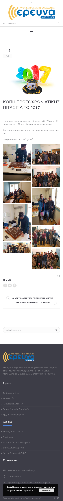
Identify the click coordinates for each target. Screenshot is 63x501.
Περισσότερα (29, 490)
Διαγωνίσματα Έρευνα (13, 447)
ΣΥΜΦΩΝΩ (46, 490)
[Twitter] (10, 285)
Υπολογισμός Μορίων (13, 431)
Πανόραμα (8, 437)
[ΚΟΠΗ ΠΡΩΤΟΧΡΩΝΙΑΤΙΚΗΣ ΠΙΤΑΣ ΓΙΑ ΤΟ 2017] (31, 77)
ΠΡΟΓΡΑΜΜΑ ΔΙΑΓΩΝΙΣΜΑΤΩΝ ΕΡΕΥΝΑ (33, 303)
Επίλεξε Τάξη (9, 398)
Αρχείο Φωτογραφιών (13, 414)
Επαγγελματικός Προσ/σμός (16, 409)
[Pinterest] (15, 285)
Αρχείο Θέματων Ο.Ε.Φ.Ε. (14, 453)
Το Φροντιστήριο (11, 393)
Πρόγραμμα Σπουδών (13, 403)
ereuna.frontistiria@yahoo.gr (21, 470)
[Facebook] (5, 285)
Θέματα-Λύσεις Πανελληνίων (16, 442)
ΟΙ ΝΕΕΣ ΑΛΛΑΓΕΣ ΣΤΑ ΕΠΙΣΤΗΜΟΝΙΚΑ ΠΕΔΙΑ (32, 298)
